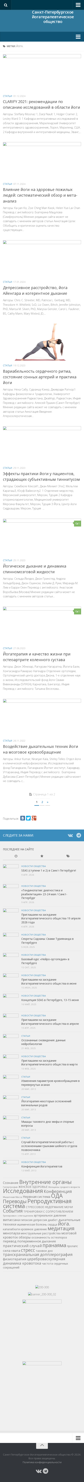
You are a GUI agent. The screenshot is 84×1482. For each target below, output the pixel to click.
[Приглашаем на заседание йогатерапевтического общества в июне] (11, 981)
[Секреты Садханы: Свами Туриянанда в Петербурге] (11, 940)
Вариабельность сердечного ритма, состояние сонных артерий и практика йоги (39, 377)
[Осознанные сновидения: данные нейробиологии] (11, 1042)
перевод (9, 1241)
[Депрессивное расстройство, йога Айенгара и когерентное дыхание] (42, 258)
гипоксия (26, 1220)
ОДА (57, 1195)
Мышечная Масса (12, 1197)
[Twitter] (28, 818)
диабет (53, 1220)
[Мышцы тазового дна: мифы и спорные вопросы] (11, 1123)
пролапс (72, 1246)
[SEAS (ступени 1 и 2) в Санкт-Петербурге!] (11, 872)
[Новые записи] (16, 856)
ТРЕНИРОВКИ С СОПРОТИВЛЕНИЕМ (48, 1211)
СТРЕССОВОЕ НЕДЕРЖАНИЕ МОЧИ (49, 1207)
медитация (61, 1228)
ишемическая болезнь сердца (37, 1224)
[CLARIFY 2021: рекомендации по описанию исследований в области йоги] (42, 72)
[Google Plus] (34, 818)
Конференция (58, 1191)
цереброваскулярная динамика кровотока (34, 1261)
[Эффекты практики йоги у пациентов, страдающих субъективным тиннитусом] (42, 444)
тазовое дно (44, 1251)
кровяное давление (34, 1229)
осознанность (40, 1237)
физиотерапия (14, 1259)
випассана (11, 1219)
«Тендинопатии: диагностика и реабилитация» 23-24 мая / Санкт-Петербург (44, 894)
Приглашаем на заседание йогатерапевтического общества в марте (49, 1062)
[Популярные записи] (42, 856)
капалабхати (11, 1229)
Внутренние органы (45, 1181)
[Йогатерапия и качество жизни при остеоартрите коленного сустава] (42, 625)
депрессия (40, 1220)
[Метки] (68, 856)
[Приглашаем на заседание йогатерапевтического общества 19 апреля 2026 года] (11, 916)
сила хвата (11, 1250)
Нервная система (36, 1196)
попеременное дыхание (36, 1241)
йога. (64, 1223)
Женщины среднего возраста (64, 1187)
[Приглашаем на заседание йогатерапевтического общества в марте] (11, 1062)
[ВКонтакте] (22, 818)
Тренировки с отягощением (18, 1215)
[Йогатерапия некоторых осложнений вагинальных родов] (11, 1103)
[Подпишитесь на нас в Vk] (70, 835)
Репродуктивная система (37, 1203)
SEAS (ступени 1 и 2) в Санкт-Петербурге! (48, 870)
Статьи (7, 96)
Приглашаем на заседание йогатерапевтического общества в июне (49, 981)
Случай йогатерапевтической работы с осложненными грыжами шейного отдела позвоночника (49, 1146)
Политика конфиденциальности (42, 1462)
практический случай (22, 1245)
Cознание (10, 1182)
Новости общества (33, 866)
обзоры (25, 1237)
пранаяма (54, 1245)
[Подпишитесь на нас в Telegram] (78, 835)
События (13, 1210)
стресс (28, 1250)
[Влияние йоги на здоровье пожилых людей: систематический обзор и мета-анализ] (42, 160)
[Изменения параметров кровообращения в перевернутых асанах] (11, 1083)
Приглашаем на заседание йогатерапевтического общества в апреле (50, 1022)
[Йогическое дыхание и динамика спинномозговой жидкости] (42, 537)
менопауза (11, 1233)
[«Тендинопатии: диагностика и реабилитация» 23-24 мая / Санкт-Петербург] (11, 892)
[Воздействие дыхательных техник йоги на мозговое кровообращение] (42, 717)
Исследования (23, 1191)
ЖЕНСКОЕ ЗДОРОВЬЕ (32, 1187)
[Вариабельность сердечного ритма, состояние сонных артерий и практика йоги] (42, 342)
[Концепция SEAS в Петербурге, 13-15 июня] (11, 1001)
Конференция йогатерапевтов (41, 1166)
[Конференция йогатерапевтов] (11, 1168)
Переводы (15, 1201)
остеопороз (59, 1237)
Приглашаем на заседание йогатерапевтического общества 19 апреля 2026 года (50, 918)
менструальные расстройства (41, 1233)
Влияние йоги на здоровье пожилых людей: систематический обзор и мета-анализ (40, 195)
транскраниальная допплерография (37, 1254)
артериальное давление (50, 1215)
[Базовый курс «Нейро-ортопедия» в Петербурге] (11, 961)
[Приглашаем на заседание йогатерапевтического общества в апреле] (11, 1021)
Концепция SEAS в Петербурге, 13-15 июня (50, 1000)
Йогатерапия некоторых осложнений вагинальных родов (46, 1103)
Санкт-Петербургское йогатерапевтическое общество (53, 17)
